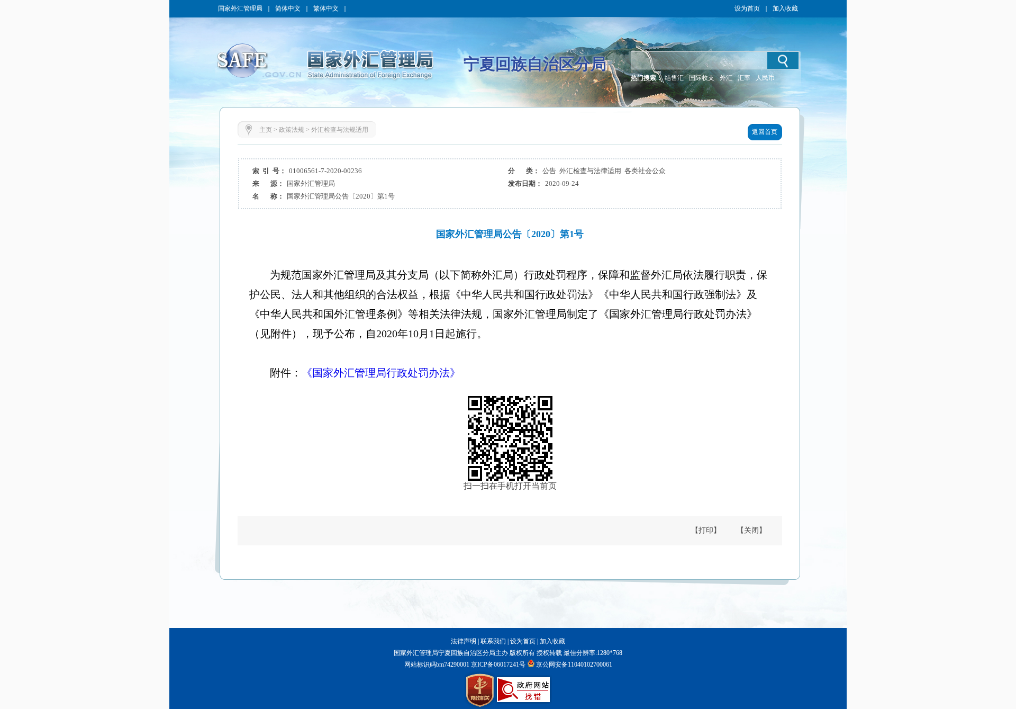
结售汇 (674, 78)
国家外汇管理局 (240, 8)
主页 (265, 129)
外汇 (726, 78)
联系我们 (493, 641)
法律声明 (463, 641)
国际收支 (701, 78)
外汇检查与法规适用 (339, 129)
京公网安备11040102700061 (574, 664)
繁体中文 (326, 8)
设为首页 (747, 8)
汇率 (744, 78)
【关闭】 (751, 530)
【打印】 (706, 530)
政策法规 (291, 129)
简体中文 (288, 8)
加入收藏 (785, 8)
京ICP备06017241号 (497, 664)
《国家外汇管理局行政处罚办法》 (381, 373)
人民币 (765, 78)
